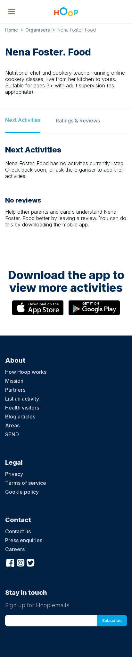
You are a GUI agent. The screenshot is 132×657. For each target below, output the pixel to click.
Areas (12, 425)
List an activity (22, 398)
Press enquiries (23, 540)
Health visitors (22, 407)
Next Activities (22, 120)
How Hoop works (25, 372)
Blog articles (20, 416)
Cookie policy (22, 492)
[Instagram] (20, 562)
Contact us (18, 531)
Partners (15, 390)
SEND (12, 434)
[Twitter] (31, 562)
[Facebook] (10, 562)
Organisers (37, 30)
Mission (14, 381)
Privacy (14, 474)
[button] (11, 11)
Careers (15, 549)
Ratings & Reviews (78, 120)
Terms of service (25, 483)
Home (11, 30)
